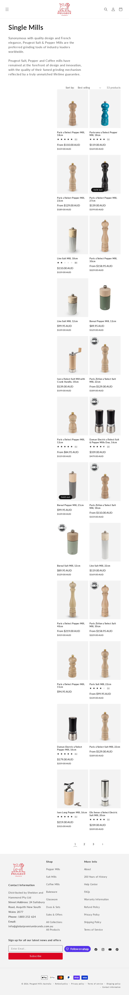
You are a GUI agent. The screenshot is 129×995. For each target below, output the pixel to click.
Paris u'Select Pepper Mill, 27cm (103, 199)
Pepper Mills (53, 869)
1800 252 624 (27, 916)
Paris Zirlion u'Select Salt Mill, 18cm (103, 506)
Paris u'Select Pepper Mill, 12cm (71, 441)
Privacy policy (77, 984)
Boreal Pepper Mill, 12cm (103, 321)
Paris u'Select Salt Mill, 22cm (105, 746)
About (87, 869)
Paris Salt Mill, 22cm (100, 684)
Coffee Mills (53, 884)
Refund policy (61, 984)
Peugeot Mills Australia (40, 984)
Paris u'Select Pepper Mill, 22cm (71, 199)
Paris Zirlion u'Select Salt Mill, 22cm (103, 380)
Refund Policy (92, 907)
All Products (53, 929)
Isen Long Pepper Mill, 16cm (72, 812)
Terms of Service (93, 929)
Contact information (111, 987)
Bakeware (51, 891)
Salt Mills (51, 876)
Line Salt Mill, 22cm (100, 565)
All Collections (54, 922)
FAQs (87, 891)
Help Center (91, 884)
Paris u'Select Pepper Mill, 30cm (103, 260)
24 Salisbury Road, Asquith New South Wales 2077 (26, 906)
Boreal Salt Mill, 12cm (68, 565)
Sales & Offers (54, 914)
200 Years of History (95, 876)
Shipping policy (113, 984)
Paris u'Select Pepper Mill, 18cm (71, 134)
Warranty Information (96, 899)
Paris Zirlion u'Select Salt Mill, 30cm (103, 625)
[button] (7, 9)
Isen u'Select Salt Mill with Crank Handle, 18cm (71, 380)
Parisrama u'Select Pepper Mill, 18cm (103, 134)
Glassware (51, 899)
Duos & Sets (53, 907)
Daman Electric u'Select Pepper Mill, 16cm (69, 748)
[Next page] (102, 844)
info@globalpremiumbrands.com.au (30, 926)
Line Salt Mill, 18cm (67, 258)
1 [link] (75, 844)
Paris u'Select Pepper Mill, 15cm (71, 685)
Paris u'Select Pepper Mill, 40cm (71, 625)
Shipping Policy (92, 922)
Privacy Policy (92, 914)
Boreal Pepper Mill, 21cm (70, 505)
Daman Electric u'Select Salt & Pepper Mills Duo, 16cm (104, 441)
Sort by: (70, 87)
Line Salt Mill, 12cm (67, 321)
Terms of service (95, 984)
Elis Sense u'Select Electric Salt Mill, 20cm (103, 814)
